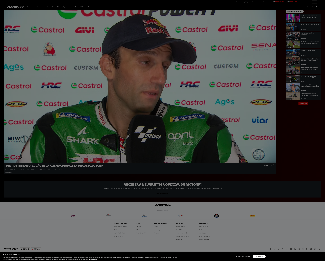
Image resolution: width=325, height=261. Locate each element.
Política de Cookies (92, 259)
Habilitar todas (259, 256)
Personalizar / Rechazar (243, 256)
